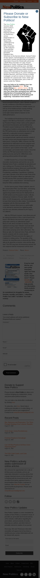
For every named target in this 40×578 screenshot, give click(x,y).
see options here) (20, 88)
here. (22, 86)
